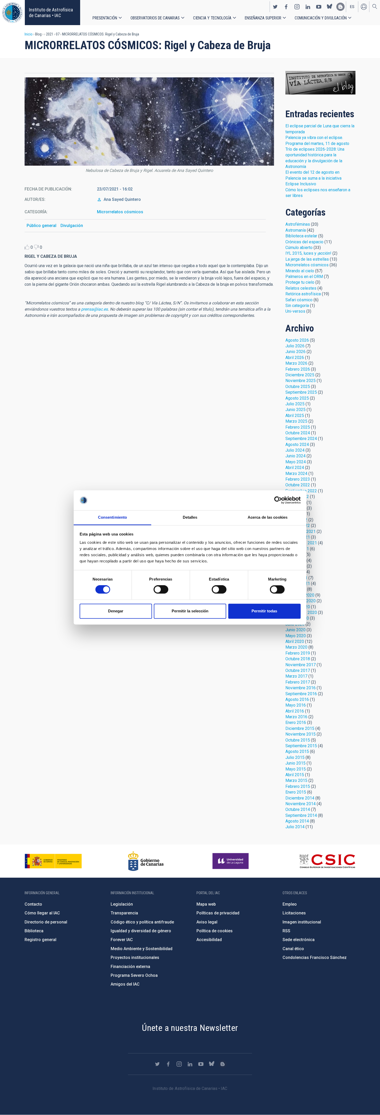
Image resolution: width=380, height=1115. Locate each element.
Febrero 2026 (297, 369)
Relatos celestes (300, 288)
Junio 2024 (295, 455)
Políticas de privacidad (217, 913)
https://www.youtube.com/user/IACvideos (318, 6)
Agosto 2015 (297, 751)
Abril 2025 (294, 415)
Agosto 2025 (297, 398)
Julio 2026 (295, 345)
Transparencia (124, 913)
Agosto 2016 (297, 699)
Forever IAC (122, 939)
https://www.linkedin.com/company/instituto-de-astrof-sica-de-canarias (307, 6)
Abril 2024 (294, 467)
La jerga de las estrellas (307, 259)
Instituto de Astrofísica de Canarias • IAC (51, 12)
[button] (149, 121)
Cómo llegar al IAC (42, 913)
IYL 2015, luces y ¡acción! (308, 253)
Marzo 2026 (296, 363)
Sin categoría (297, 305)
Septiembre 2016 (301, 693)
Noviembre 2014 (300, 803)
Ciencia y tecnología (212, 18)
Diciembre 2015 (299, 728)
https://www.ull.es (231, 861)
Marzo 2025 (296, 421)
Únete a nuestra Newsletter (190, 1028)
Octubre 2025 (297, 386)
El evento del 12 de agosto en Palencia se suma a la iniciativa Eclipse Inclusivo (313, 178)
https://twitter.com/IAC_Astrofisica (275, 6)
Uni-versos (295, 311)
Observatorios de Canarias (155, 18)
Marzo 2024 (296, 473)
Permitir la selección (190, 611)
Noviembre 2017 (300, 664)
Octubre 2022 (297, 484)
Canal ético (293, 948)
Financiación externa (130, 966)
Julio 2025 (295, 403)
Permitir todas (264, 611)
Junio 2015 (295, 763)
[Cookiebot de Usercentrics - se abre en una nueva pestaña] (278, 500)
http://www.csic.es (327, 861)
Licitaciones (294, 913)
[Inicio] (12, 12)
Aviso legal (206, 922)
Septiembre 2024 (301, 438)
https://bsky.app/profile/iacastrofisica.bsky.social (329, 6)
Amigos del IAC (125, 984)
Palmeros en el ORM (304, 276)
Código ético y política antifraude (142, 922)
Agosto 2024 (297, 444)
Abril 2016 (294, 711)
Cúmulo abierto (299, 247)
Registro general (40, 939)
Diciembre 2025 (299, 374)
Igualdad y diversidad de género (141, 930)
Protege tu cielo (299, 282)
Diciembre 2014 (299, 798)
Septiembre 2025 (301, 392)
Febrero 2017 (297, 682)
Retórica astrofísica (303, 293)
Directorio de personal (46, 922)
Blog (320, 82)
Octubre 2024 (297, 432)
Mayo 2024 (295, 461)
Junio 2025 (295, 409)
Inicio (29, 34)
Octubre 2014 (297, 809)
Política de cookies (214, 930)
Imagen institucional (302, 922)
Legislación (122, 904)
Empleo (290, 904)
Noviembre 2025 (300, 380)
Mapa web (206, 904)
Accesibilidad (209, 939)
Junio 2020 (295, 629)
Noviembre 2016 (300, 687)
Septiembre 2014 (301, 815)
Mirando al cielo (299, 270)
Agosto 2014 (297, 821)
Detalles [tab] (190, 517)
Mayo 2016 (295, 705)
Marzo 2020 (296, 647)
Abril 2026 (294, 357)
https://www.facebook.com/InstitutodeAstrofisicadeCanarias (286, 6)
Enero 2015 (295, 792)
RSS (286, 930)
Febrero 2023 (297, 479)
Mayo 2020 (295, 635)
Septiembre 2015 (301, 745)
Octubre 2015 (297, 740)
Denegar (115, 611)
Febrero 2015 (297, 786)
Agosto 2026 (297, 340)
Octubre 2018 (297, 658)
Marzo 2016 (296, 716)
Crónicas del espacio (304, 241)
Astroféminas (297, 224)
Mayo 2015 (295, 769)
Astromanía (295, 230)
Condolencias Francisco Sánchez (315, 957)
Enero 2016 (295, 722)
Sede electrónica (299, 939)
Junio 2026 (295, 351)
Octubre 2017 (297, 670)
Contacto (33, 904)
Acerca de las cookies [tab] (267, 517)
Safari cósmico (299, 299)
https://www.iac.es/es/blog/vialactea (340, 6)
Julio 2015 (295, 757)
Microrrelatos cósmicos (120, 211)
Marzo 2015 (296, 780)
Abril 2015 (294, 774)
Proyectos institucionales (135, 957)
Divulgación (71, 225)
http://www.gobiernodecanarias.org (146, 861)
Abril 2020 (294, 641)
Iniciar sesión (363, 6)
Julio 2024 (295, 450)
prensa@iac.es (94, 309)
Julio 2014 (295, 826)
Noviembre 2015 (300, 734)
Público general (41, 225)
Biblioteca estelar (301, 235)
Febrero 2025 (297, 427)
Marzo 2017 (296, 676)
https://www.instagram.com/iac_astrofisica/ (297, 6)
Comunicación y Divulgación (321, 18)
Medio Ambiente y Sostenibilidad (141, 948)
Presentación (105, 18)
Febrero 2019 (297, 653)
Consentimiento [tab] (112, 517)
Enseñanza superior (263, 18)
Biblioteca (34, 930)
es (352, 7)
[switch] (161, 589)
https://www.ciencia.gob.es (53, 861)
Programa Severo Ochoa (134, 975)
